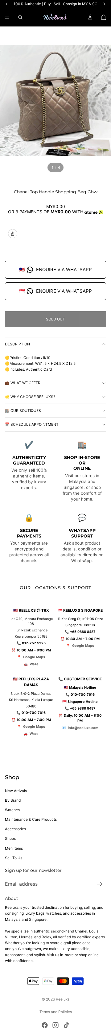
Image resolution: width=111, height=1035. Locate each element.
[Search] (20, 17)
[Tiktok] (66, 1025)
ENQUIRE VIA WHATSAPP (55, 269)
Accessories (15, 829)
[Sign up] (99, 884)
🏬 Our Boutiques (23, 410)
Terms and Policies (55, 1011)
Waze (34, 664)
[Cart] (103, 17)
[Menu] (7, 17)
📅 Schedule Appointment (32, 424)
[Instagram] (55, 1025)
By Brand (13, 800)
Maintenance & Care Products (31, 819)
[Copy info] (12, 233)
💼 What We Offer (22, 383)
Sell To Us (13, 858)
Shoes (10, 838)
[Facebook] (44, 1025)
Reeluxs (62, 999)
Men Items (14, 848)
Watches (12, 809)
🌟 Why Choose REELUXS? (30, 396)
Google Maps (34, 657)
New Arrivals (16, 790)
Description (17, 344)
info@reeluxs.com (83, 728)
